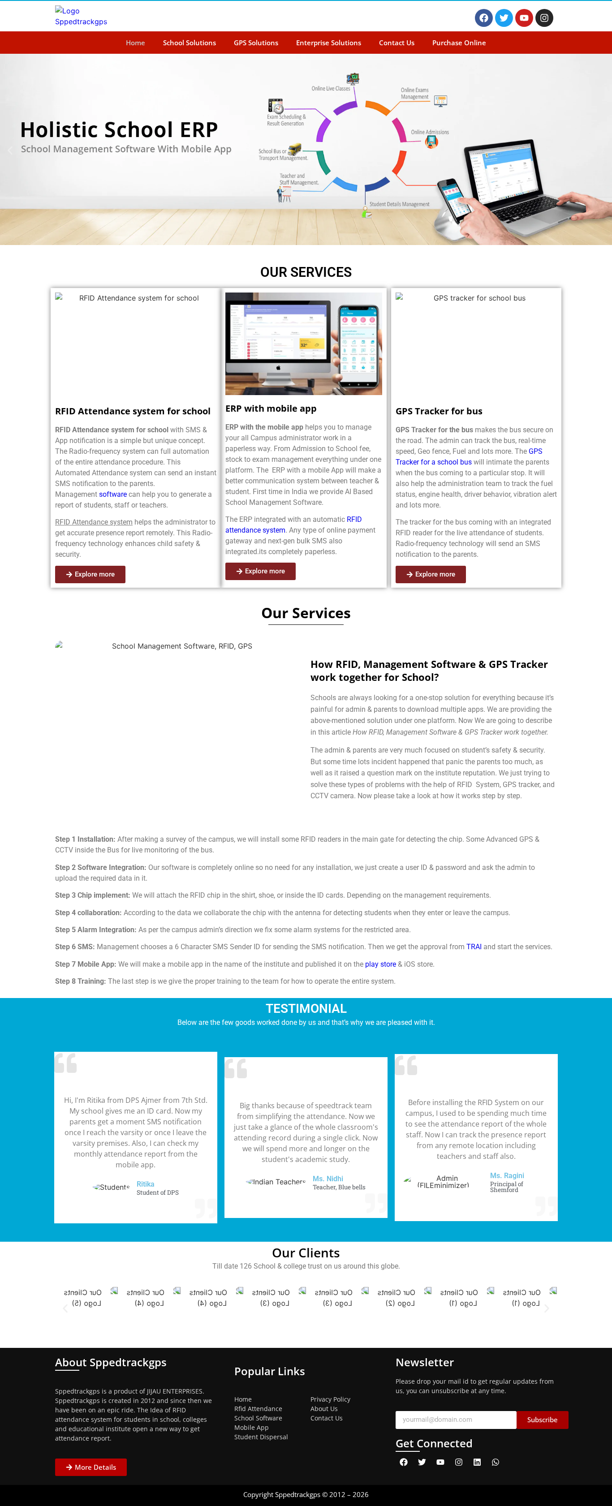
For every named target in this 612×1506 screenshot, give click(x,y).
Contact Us (396, 42)
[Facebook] (484, 18)
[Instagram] (544, 18)
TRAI (474, 946)
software (112, 494)
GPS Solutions (256, 42)
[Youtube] (524, 18)
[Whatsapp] (495, 1462)
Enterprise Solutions (328, 42)
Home (135, 42)
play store (380, 964)
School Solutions (189, 42)
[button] (10, 150)
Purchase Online (459, 42)
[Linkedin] (477, 1462)
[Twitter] (504, 18)
